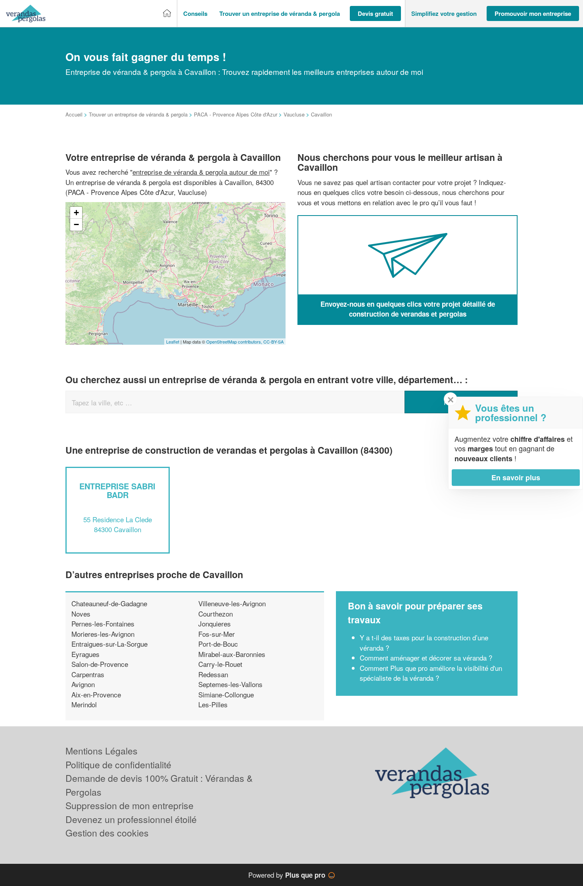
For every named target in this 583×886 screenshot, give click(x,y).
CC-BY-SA (273, 341)
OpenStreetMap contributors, (234, 341)
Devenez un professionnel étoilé (131, 819)
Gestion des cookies (107, 832)
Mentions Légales (101, 750)
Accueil (73, 114)
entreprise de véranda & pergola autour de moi (201, 172)
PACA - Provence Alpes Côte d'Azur (235, 114)
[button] (195, 13)
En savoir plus (515, 477)
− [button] (76, 224)
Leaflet (172, 341)
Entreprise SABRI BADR (117, 490)
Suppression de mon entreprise (129, 805)
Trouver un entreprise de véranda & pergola (138, 114)
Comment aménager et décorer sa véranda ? (426, 658)
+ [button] (76, 213)
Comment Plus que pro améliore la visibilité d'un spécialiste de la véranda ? (431, 673)
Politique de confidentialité (118, 764)
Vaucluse (294, 114)
